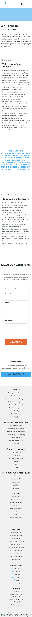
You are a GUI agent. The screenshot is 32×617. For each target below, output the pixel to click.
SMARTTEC (19, 614)
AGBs (23, 612)
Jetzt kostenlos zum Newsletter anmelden (16, 374)
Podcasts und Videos (16, 503)
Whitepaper (16, 496)
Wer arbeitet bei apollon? (16, 547)
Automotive (16, 482)
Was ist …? (16, 506)
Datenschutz (17, 612)
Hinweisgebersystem (16, 556)
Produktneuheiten (16, 518)
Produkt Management (16, 458)
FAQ (16, 512)
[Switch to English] (21, 4)
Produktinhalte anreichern (16, 429)
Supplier (16, 467)
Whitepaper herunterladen (16, 342)
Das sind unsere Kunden (16, 541)
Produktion (16, 485)
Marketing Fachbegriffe (16, 509)
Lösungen (14, 8)
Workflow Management (16, 408)
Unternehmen (9, 320)
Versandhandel (16, 479)
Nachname (8, 302)
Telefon (7, 329)
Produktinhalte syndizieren (16, 441)
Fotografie (16, 461)
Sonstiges (16, 488)
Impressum (10, 612)
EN (24, 4)
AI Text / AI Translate (16, 414)
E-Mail (7, 312)
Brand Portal (16, 444)
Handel (16, 476)
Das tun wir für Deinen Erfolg (16, 550)
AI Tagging (16, 417)
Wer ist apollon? (16, 544)
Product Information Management (16, 399)
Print (16, 464)
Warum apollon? (16, 538)
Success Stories (16, 499)
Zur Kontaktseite (16, 605)
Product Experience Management (16, 393)
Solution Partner (16, 532)
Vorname (8, 294)
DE (18, 4)
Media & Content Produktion (16, 432)
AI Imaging (16, 411)
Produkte (14, 2)
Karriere (16, 553)
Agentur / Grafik (16, 452)
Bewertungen (16, 560)
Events (16, 524)
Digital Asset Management (16, 402)
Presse (16, 515)
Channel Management (16, 405)
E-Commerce (16, 455)
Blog (16, 521)
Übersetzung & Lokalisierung (16, 435)
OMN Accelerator (16, 396)
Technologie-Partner (16, 535)
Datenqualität (16, 438)
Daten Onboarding (16, 425)
